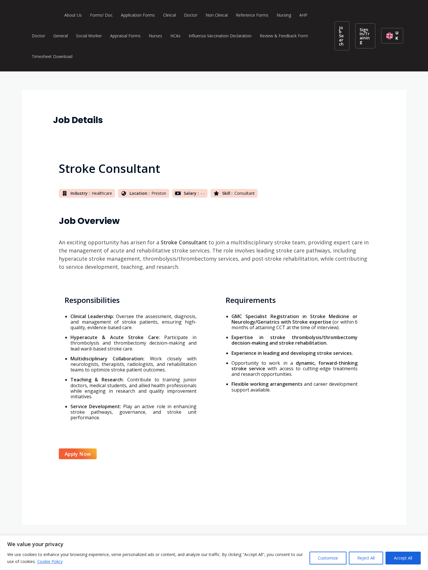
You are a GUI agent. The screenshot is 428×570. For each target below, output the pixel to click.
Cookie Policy (50, 561)
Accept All (403, 558)
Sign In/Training (365, 36)
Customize (328, 558)
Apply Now (78, 453)
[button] (342, 35)
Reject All (366, 558)
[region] (214, 552)
